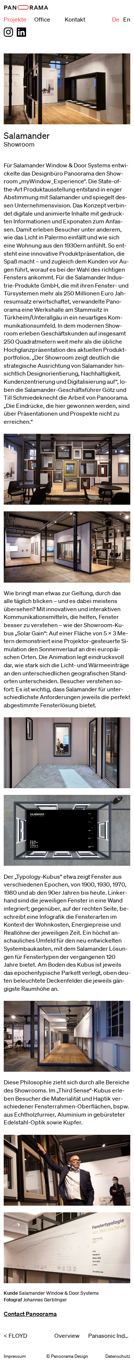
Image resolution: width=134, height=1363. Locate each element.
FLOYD (18, 1335)
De (115, 19)
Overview (67, 1335)
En (126, 19)
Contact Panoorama (30, 1313)
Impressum (15, 1356)
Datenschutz (117, 1356)
